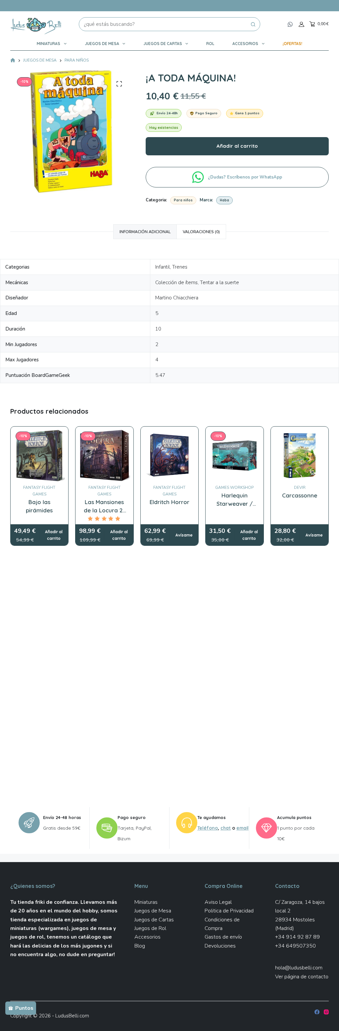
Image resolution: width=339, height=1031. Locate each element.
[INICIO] (12, 60)
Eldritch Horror (169, 501)
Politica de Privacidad (229, 910)
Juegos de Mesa (102, 43)
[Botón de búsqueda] (253, 24)
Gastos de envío (223, 937)
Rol (210, 43)
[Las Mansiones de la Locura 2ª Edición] (104, 456)
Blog (139, 946)
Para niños (183, 200)
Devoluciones (220, 946)
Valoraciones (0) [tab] (201, 231)
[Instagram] (326, 1011)
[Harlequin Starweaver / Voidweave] (235, 456)
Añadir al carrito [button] (54, 535)
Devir (300, 487)
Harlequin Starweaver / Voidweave (235, 504)
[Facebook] (317, 1011)
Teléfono (207, 828)
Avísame (184, 535)
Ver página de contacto (301, 976)
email (242, 828)
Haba (224, 200)
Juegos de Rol (150, 928)
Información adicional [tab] (145, 231)
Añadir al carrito (237, 146)
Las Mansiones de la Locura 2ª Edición (104, 510)
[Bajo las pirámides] (40, 456)
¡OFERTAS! (292, 43)
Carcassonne (299, 495)
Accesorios (245, 43)
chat (225, 828)
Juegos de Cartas (162, 43)
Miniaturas (48, 43)
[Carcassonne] (300, 456)
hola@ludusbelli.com (298, 967)
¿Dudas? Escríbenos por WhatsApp (245, 177)
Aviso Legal (218, 902)
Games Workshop (234, 487)
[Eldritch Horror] (170, 456)
